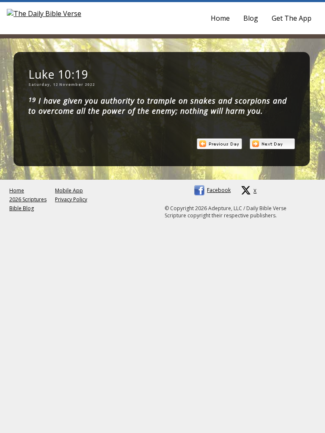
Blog (250, 18)
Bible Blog (21, 208)
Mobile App (69, 190)
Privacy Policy (71, 199)
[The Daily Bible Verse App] (44, 13)
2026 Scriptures (28, 199)
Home (220, 18)
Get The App (291, 18)
